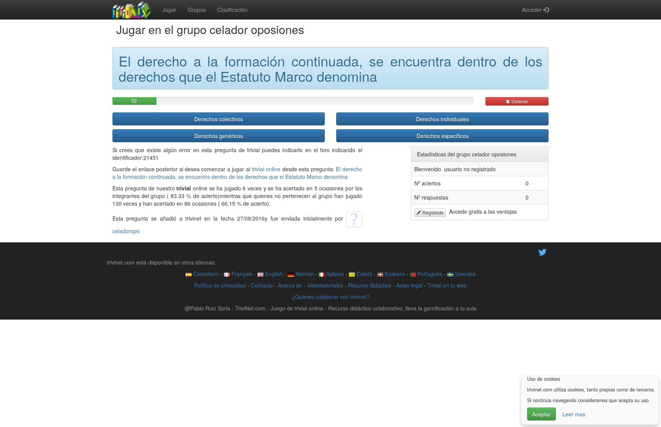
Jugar (169, 9)
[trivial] (132, 9)
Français (241, 274)
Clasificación (232, 9)
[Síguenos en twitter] (542, 251)
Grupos (197, 9)
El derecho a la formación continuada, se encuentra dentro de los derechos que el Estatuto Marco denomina (237, 172)
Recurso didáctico (369, 285)
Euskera (394, 274)
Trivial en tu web (447, 285)
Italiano (334, 274)
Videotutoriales (325, 285)
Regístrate (432, 212)
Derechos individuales (442, 119)
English (273, 274)
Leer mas (573, 414)
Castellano (205, 274)
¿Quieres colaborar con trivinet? (331, 296)
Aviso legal (409, 285)
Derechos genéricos (218, 136)
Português (429, 274)
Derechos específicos (443, 136)
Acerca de (290, 285)
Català (363, 274)
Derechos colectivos (218, 119)
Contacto (262, 285)
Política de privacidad (220, 285)
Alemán (304, 274)
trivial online (266, 169)
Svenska (464, 274)
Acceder (532, 9)
